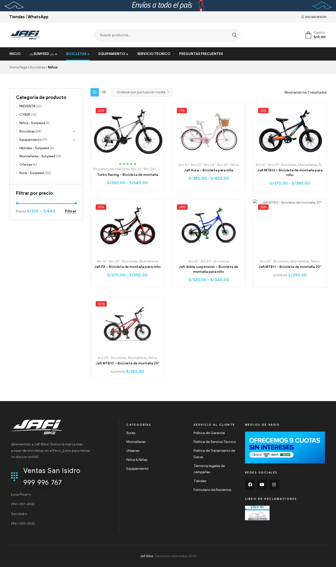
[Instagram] (274, 484)
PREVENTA (27, 106)
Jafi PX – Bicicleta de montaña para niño (127, 267)
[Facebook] (250, 484)
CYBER (24, 115)
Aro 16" (183, 165)
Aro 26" (136, 169)
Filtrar (70, 211)
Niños (161, 169)
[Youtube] (262, 484)
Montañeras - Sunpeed (37, 156)
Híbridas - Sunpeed (34, 148)
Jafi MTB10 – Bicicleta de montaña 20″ (127, 363)
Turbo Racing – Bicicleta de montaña (127, 175)
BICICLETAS (76, 54)
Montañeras (119, 169)
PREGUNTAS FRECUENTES (201, 54)
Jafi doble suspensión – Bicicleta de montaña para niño (208, 269)
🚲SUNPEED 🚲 (41, 54)
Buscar (233, 35)
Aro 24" (149, 169)
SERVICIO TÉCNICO (153, 54)
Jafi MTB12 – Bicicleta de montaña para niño (289, 172)
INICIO (14, 54)
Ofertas (25, 164)
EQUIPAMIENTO (111, 54)
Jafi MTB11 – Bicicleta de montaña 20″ (290, 267)
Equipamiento (30, 140)
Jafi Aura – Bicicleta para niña (208, 170)
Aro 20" (196, 165)
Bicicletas (37, 67)
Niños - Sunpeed (32, 123)
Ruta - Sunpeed (31, 173)
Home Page (18, 67)
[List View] (104, 92)
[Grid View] (95, 92)
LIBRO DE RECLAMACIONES (271, 499)
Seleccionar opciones (127, 156)
